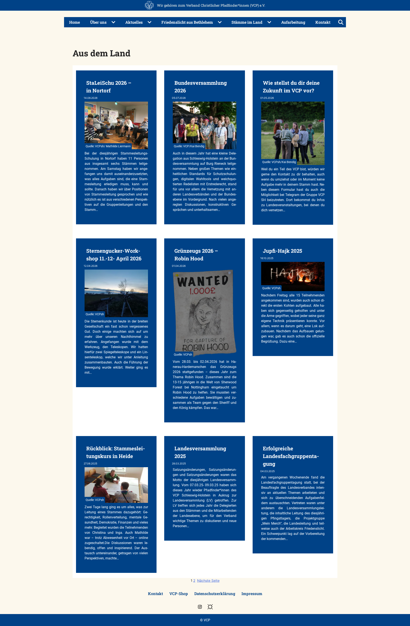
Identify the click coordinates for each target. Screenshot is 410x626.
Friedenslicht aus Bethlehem (187, 22)
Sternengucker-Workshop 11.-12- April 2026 (113, 254)
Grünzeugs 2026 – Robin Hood (196, 254)
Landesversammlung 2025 (200, 452)
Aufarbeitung (293, 22)
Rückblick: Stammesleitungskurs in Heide (115, 452)
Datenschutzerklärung (214, 593)
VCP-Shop (178, 593)
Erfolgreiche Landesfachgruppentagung (291, 456)
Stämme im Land (246, 22)
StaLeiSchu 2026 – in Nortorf (108, 86)
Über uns (98, 22)
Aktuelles (134, 22)
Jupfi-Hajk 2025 (282, 250)
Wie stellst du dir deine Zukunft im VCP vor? (291, 86)
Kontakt (322, 22)
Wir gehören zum (211, 5)
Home (74, 22)
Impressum (252, 593)
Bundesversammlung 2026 (200, 86)
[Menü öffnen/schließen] (341, 22)
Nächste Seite (208, 580)
